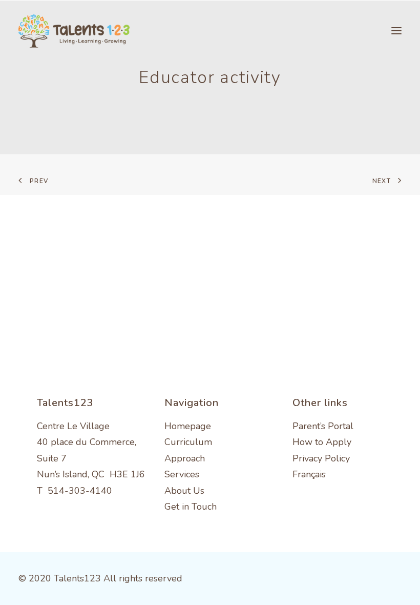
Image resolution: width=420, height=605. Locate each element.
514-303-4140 (80, 491)
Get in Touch (190, 506)
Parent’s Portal (322, 426)
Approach (184, 458)
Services (181, 474)
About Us (184, 491)
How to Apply (321, 442)
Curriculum (188, 442)
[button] (396, 31)
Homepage (187, 426)
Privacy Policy (321, 458)
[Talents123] (74, 31)
